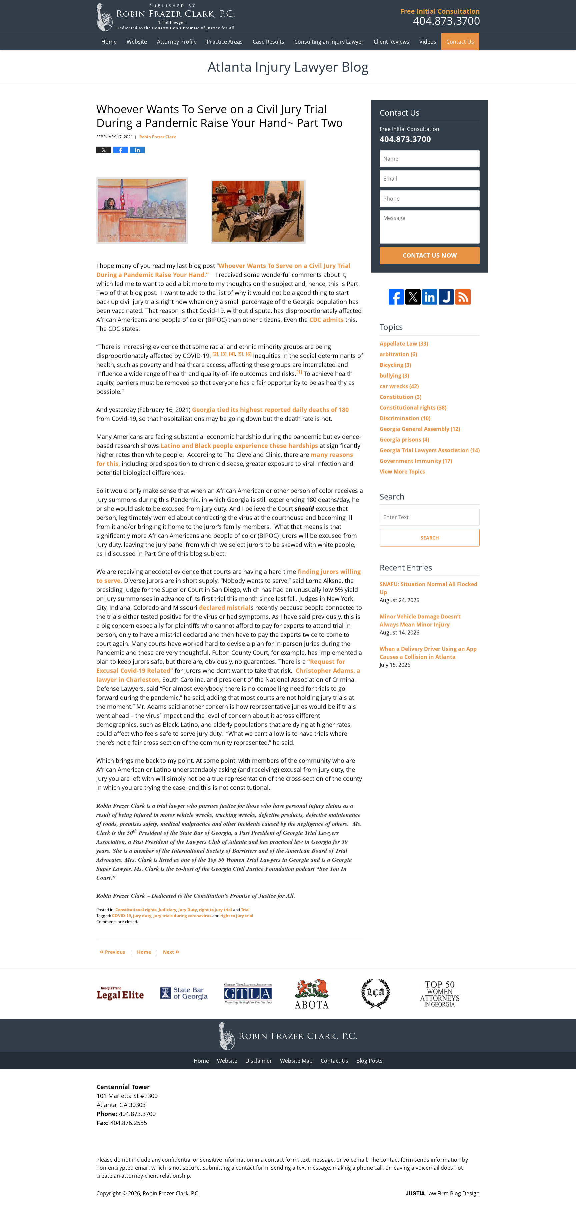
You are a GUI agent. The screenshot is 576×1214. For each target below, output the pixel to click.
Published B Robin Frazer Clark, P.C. (440, 17)
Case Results (268, 41)
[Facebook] (396, 297)
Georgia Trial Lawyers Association (430, 450)
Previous (112, 951)
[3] (223, 354)
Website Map (296, 1060)
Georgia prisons (404, 439)
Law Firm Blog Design (443, 1193)
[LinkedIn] (429, 297)
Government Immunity (416, 461)
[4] (231, 354)
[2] (214, 354)
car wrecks (399, 386)
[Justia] (446, 297)
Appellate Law (404, 343)
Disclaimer (258, 1060)
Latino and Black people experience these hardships (238, 446)
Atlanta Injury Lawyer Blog (165, 17)
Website (137, 41)
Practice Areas (225, 41)
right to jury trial (215, 909)
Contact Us (460, 41)
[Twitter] (413, 297)
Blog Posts (369, 1060)
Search (430, 538)
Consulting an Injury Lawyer (329, 41)
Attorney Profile (177, 41)
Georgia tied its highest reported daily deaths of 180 (270, 410)
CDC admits (326, 320)
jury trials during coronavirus (182, 915)
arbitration (398, 354)
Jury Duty (187, 909)
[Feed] (463, 297)
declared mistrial (225, 607)
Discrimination (405, 418)
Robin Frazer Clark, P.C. (171, 1193)
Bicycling (395, 365)
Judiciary (167, 909)
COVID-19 (121, 915)
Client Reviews (391, 41)
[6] (248, 354)
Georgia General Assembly (420, 429)
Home (109, 41)
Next (171, 951)
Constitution (400, 397)
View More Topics (402, 471)
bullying (394, 375)
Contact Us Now (430, 255)
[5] (239, 354)
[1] (300, 372)
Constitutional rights (136, 909)
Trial (245, 909)
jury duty (142, 915)
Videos (427, 41)
